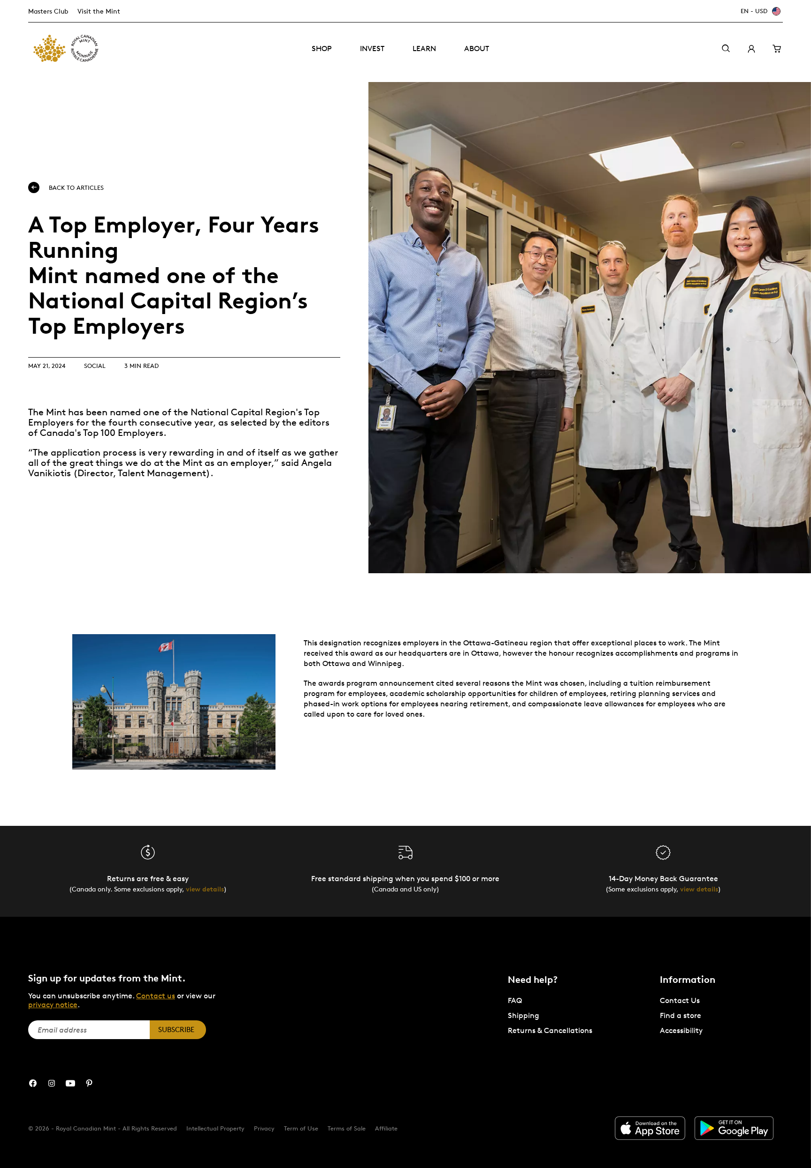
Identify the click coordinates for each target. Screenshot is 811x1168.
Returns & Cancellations (550, 1030)
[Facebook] (33, 1083)
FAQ (515, 1000)
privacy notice (52, 1004)
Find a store (680, 1015)
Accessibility (681, 1030)
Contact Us (680, 1000)
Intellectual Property (215, 1128)
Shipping (523, 1015)
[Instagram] (51, 1083)
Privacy (264, 1128)
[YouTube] (70, 1083)
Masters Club (48, 11)
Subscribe (176, 1029)
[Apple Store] (650, 1128)
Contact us (155, 995)
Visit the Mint (98, 11)
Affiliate (386, 1128)
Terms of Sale (347, 1128)
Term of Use (301, 1128)
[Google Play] (734, 1128)
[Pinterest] (89, 1083)
